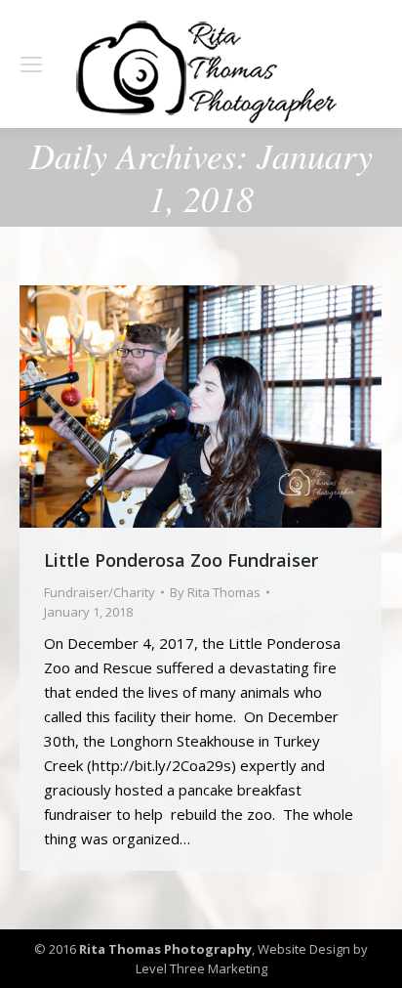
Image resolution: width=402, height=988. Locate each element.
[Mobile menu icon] (31, 64)
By (215, 592)
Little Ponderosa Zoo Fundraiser (181, 560)
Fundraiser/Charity (99, 592)
